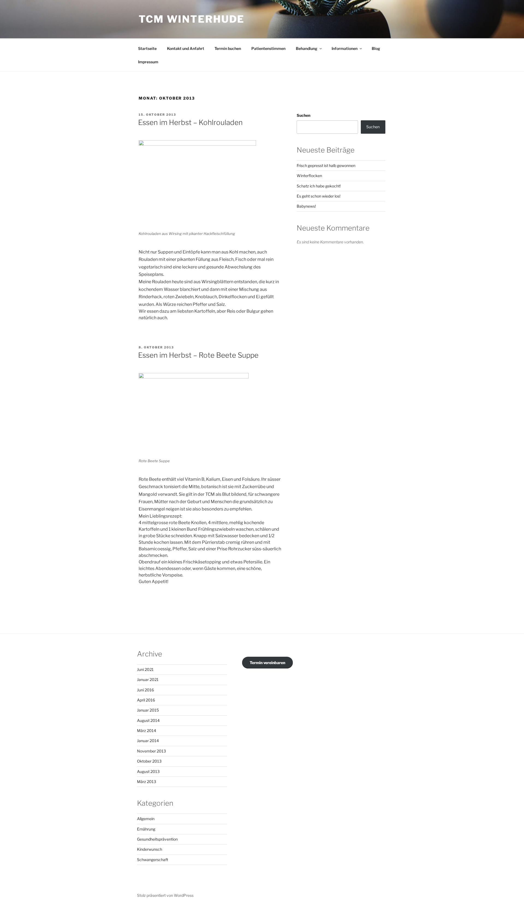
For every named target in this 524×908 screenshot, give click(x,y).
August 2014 (148, 720)
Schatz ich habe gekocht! (319, 186)
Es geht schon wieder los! (318, 196)
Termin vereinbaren (267, 662)
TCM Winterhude (192, 19)
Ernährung (146, 829)
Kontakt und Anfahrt (185, 48)
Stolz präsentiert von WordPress (165, 895)
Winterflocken (309, 175)
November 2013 (151, 751)
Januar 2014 (148, 740)
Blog (376, 48)
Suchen (303, 115)
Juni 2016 (145, 690)
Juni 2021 (145, 669)
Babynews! (306, 206)
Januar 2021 (148, 679)
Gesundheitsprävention (157, 839)
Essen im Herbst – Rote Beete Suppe (198, 355)
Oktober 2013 (149, 761)
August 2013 (148, 771)
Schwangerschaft (152, 859)
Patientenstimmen (268, 48)
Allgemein (145, 818)
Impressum (148, 61)
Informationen (345, 48)
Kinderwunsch (149, 849)
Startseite (147, 48)
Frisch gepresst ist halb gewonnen (326, 165)
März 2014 (146, 730)
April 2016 (146, 700)
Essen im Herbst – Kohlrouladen (190, 122)
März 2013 (146, 781)
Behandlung (306, 48)
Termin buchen (228, 48)
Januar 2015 (148, 710)
